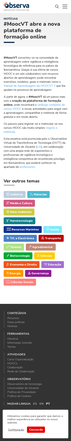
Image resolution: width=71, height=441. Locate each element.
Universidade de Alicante (23, 388)
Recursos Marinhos (25, 230)
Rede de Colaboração (20, 371)
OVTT (16, 6)
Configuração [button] (16, 429)
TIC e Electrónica (21, 238)
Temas (11, 347)
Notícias (11, 19)
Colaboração (15, 367)
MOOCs (12, 363)
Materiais (40, 194)
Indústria (16, 194)
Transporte (52, 238)
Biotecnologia (19, 256)
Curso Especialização (20, 359)
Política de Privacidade (21, 392)
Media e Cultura (20, 203)
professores (27, 167)
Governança (40, 273)
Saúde (54, 230)
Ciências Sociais (21, 282)
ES (35, 404)
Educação (54, 265)
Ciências (46, 256)
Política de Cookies (19, 396)
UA (39, 147)
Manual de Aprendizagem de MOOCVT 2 (30, 86)
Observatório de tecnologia (24, 384)
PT (48, 404)
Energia (15, 273)
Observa (12, 339)
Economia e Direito (23, 265)
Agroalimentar (42, 247)
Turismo (15, 247)
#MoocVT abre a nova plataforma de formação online (32, 30)
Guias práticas (16, 322)
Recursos (13, 318)
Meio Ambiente (20, 212)
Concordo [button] (36, 430)
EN (42, 404)
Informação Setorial (19, 343)
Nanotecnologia (21, 221)
